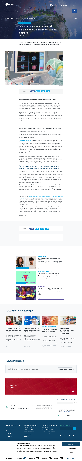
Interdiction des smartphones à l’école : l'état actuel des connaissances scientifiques (67, 332)
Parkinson (48, 252)
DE (73, 5)
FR (75, 5)
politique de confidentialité (65, 411)
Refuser (71, 452)
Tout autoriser (71, 444)
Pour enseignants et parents (45, 11)
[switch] (37, 458)
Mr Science (58, 11)
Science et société (27, 434)
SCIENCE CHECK (41, 286)
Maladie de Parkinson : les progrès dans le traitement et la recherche (32, 330)
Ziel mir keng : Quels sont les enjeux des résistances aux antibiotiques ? (50, 289)
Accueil (75, 18)
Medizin (30, 252)
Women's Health (42, 256)
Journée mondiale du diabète (13, 327)
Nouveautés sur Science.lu (13, 425)
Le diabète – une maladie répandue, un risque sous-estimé (13, 330)
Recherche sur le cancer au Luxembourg (49, 327)
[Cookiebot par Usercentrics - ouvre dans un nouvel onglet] (8, 458)
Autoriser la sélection (71, 448)
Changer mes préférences (65, 369)
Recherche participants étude (45, 271)
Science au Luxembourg (11, 11)
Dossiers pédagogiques (47, 433)
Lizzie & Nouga (45, 427)
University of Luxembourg (49, 344)
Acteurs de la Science (28, 429)
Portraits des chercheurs (29, 431)
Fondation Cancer (45, 345)
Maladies (32, 327)
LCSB (27, 346)
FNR (39, 298)
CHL (25, 35)
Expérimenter (32, 11)
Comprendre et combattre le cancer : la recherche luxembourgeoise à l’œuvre (50, 331)
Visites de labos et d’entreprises (48, 431)
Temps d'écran (63, 327)
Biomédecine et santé (31, 18)
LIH (38, 268)
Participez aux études (28, 433)
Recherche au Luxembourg (20, 18)
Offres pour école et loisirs (47, 429)
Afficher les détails (70, 458)
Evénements (26, 436)
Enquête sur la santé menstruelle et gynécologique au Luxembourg (48, 274)
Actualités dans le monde (12, 428)
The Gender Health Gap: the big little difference (49, 259)
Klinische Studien (39, 252)
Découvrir (23, 11)
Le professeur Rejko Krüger (25, 140)
